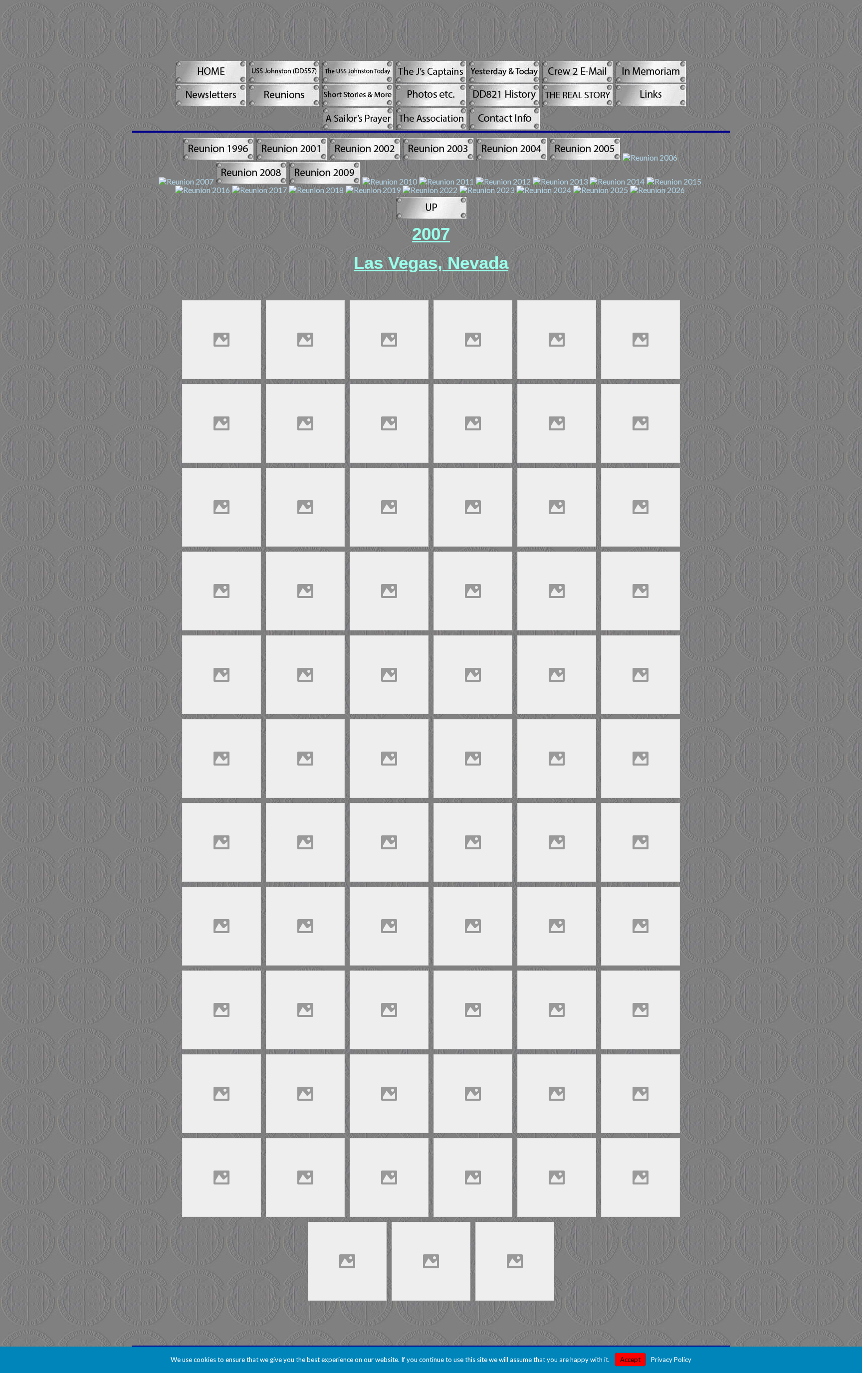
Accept (630, 1360)
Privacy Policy (671, 1360)
